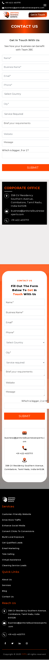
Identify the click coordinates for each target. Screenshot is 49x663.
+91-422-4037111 (20, 220)
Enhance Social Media (13, 525)
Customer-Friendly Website (16, 514)
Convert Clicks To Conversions (18, 531)
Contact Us (8, 596)
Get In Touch (38, 14)
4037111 (16, 634)
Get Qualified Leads (12, 542)
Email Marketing (10, 548)
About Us (7, 579)
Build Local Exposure (13, 537)
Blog (4, 591)
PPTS (24, 654)
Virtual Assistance (11, 560)
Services (6, 585)
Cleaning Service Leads (14, 565)
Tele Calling (8, 554)
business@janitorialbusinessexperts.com (24, 8)
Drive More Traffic (11, 520)
